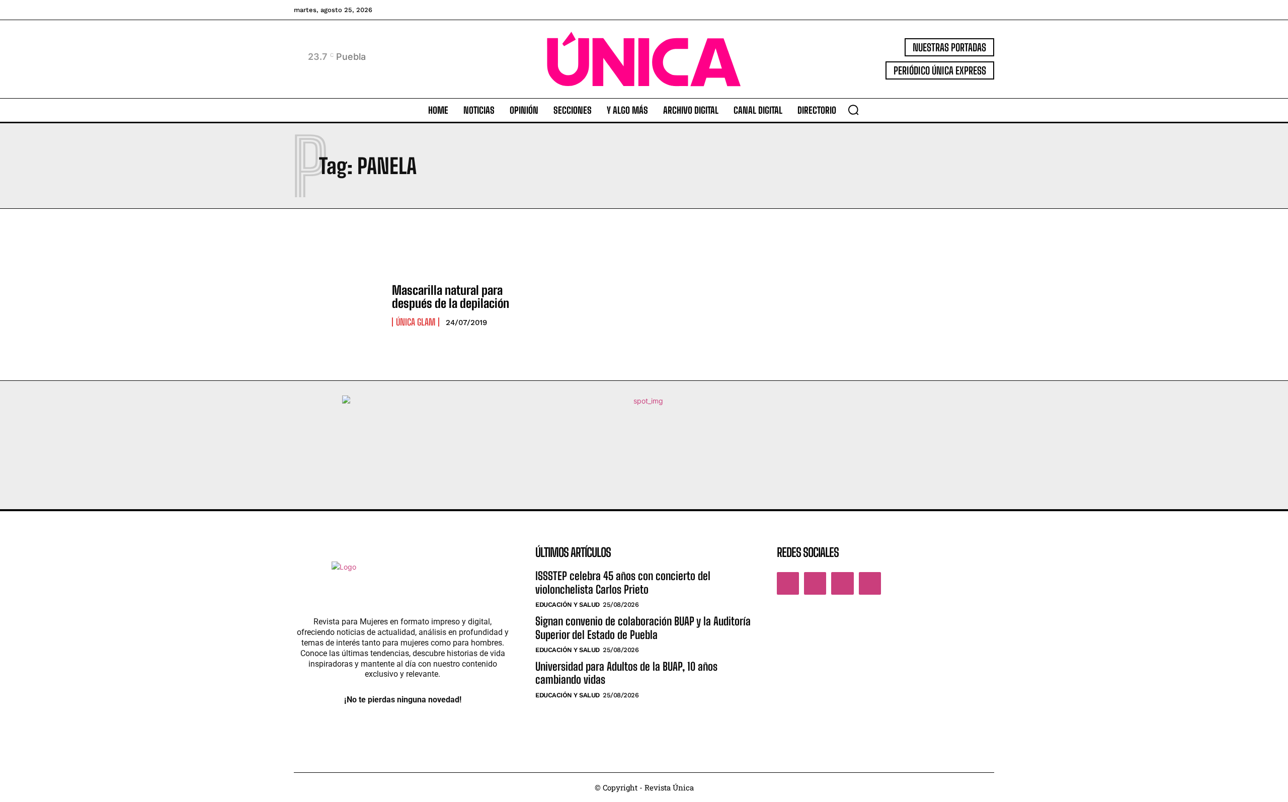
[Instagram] (815, 583)
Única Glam (415, 322)
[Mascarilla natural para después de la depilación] (338, 305)
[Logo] (644, 59)
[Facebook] (788, 583)
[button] (853, 110)
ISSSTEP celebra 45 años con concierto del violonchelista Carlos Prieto (622, 582)
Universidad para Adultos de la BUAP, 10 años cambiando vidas (626, 673)
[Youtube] (870, 583)
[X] (842, 583)
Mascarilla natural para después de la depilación (450, 296)
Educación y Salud (567, 604)
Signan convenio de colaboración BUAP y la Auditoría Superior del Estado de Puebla (643, 627)
